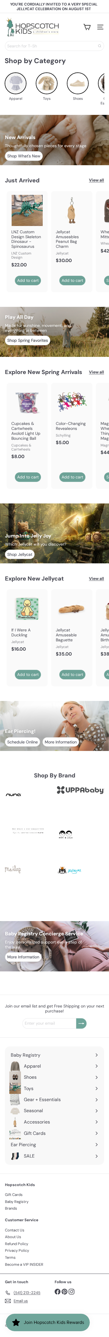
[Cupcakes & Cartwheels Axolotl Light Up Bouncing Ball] (27, 423)
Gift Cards (14, 1194)
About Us (13, 1236)
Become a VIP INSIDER (24, 1264)
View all (96, 180)
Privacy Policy (17, 1250)
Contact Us (14, 1230)
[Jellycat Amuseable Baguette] (71, 624)
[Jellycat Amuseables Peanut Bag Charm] (71, 229)
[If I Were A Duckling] (27, 622)
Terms (10, 1257)
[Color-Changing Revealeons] (71, 416)
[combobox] (54, 46)
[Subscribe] (81, 1023)
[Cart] (87, 27)
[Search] (99, 46)
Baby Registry (16, 1201)
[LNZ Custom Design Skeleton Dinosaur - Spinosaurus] (27, 231)
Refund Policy (16, 1243)
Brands (11, 1208)
